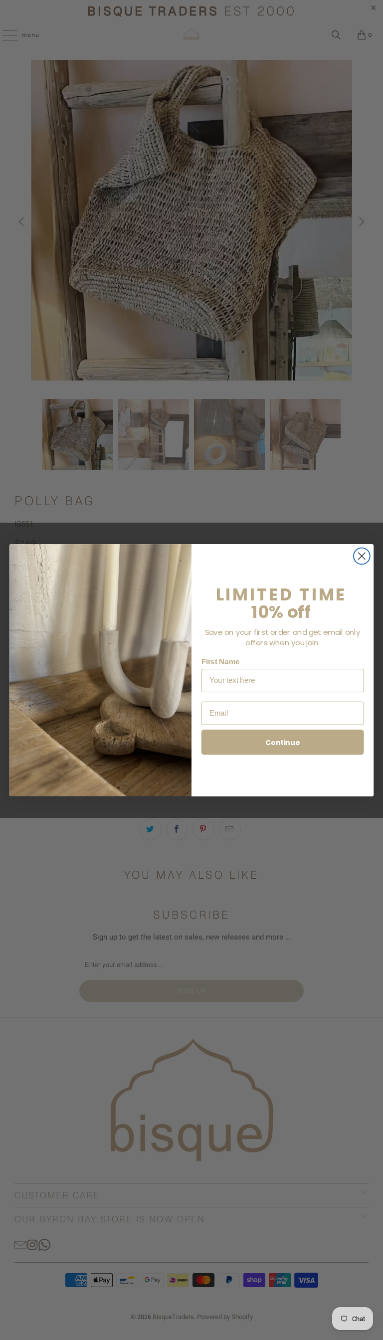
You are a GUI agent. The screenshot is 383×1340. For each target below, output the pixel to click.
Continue (282, 742)
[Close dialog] (362, 556)
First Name (220, 661)
